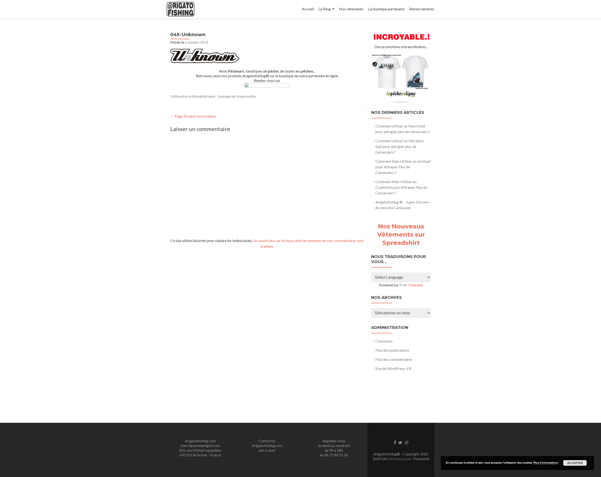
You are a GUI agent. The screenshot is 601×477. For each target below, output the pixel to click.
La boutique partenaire (386, 9)
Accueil (308, 9)
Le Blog (325, 9)
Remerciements (421, 9)
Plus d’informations (545, 462)
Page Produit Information (193, 116)
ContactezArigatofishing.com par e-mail (267, 445)
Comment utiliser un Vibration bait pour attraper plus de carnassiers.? (399, 146)
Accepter (575, 463)
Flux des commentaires (393, 359)
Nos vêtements (351, 9)
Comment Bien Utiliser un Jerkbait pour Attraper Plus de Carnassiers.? (403, 167)
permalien (248, 96)
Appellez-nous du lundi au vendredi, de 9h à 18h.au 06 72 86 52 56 (334, 448)
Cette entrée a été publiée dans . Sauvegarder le (205, 96)
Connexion (384, 341)
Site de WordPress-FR (393, 368)
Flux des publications (392, 350)
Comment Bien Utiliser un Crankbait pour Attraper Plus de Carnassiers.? (401, 187)
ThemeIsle (420, 458)
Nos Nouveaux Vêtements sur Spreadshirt (401, 234)
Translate (415, 285)
